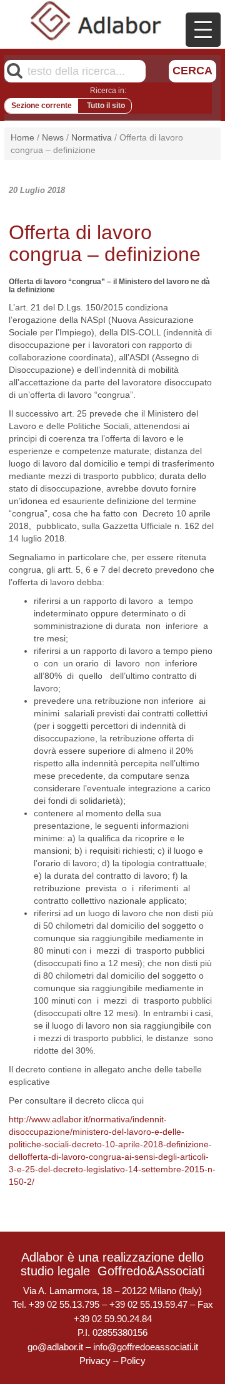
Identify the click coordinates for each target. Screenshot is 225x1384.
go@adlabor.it (55, 1347)
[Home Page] (96, 21)
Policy (133, 1360)
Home (22, 137)
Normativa (91, 137)
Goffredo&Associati (151, 1271)
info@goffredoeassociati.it (145, 1347)
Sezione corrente (41, 105)
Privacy (95, 1360)
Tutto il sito (106, 105)
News (53, 137)
